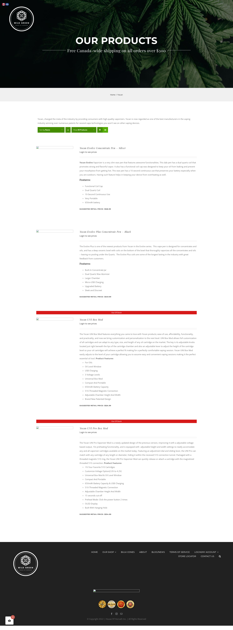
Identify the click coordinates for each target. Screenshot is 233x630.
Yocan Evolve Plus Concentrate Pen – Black (105, 231)
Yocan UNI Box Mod (91, 319)
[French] (7, 4)
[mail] (121, 614)
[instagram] (116, 614)
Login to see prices (88, 152)
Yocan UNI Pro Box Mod (94, 428)
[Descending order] (68, 130)
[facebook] (112, 614)
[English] (4, 4)
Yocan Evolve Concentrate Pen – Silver (103, 148)
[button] (220, 556)
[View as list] (105, 129)
